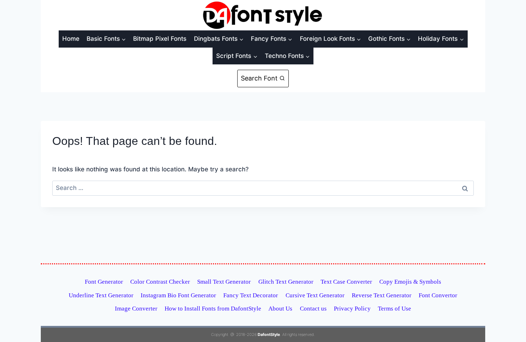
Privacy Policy (352, 308)
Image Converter (136, 308)
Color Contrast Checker (160, 281)
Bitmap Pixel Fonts (159, 38)
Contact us (313, 308)
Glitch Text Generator (285, 281)
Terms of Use (394, 308)
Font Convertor (438, 295)
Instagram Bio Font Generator (178, 295)
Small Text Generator (224, 281)
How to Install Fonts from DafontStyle (213, 308)
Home (70, 38)
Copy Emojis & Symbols (410, 281)
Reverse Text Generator (381, 295)
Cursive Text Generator (315, 295)
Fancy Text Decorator (250, 295)
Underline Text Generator (101, 295)
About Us (280, 308)
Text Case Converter (346, 281)
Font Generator (104, 281)
